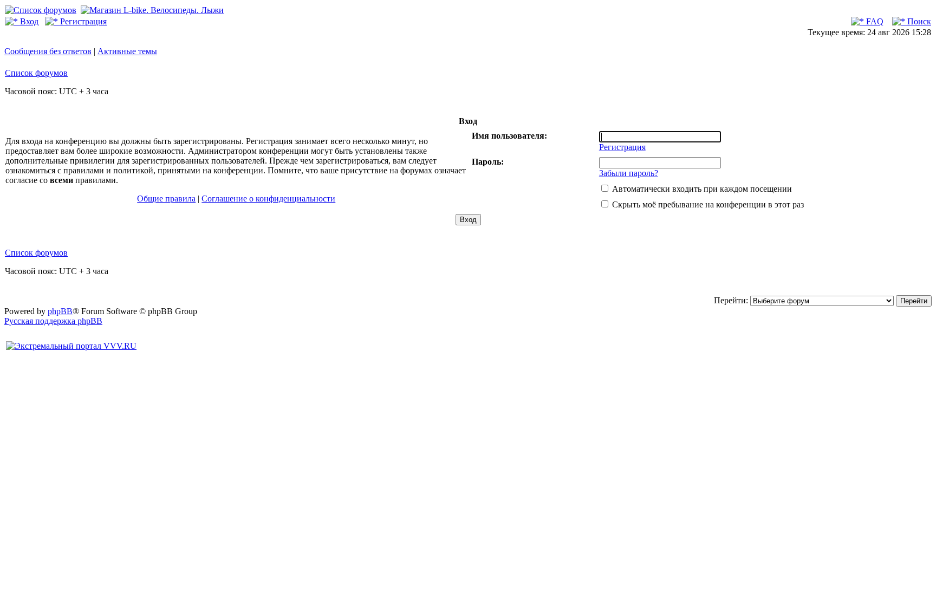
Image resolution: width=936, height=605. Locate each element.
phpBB (60, 311)
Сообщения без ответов (48, 51)
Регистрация (82, 21)
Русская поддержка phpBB (53, 321)
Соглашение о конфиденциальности (268, 198)
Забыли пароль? (628, 173)
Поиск (918, 21)
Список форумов (36, 72)
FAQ (873, 21)
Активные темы (127, 51)
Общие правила (166, 198)
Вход (28, 21)
